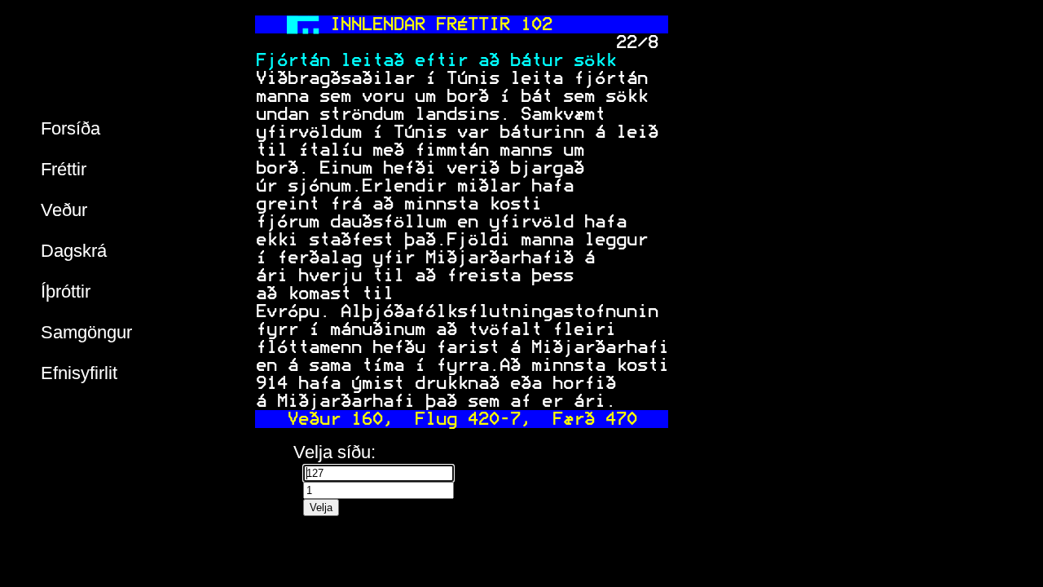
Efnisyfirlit (79, 373)
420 (483, 419)
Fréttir (63, 169)
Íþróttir (65, 291)
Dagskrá (74, 251)
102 (536, 24)
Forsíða (70, 128)
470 (620, 419)
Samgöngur (86, 332)
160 (366, 419)
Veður (64, 210)
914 (271, 383)
